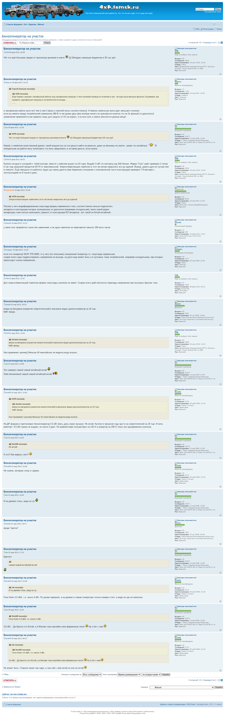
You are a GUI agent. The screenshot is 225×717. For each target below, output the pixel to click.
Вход (219, 29)
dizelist (8, 304)
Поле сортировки (109, 674)
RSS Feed (191, 704)
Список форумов (14, 24)
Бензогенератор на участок (22, 36)
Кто (25, 24)
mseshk (8, 223)
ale (6, 127)
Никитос (8, 82)
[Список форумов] (44, 18)
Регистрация (208, 29)
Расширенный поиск (212, 12)
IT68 (7, 278)
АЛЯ (7, 52)
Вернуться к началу (220, 74)
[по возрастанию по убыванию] (155, 674)
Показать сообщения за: (71, 674)
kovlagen (8, 250)
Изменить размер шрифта (219, 23)
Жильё (41, 24)
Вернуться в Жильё (12, 687)
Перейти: (144, 687)
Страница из (209, 43)
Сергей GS (9, 190)
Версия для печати (214, 23)
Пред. (6, 674)
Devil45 (8, 392)
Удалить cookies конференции (172, 704)
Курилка (32, 24)
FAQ (197, 29)
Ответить (6, 42)
